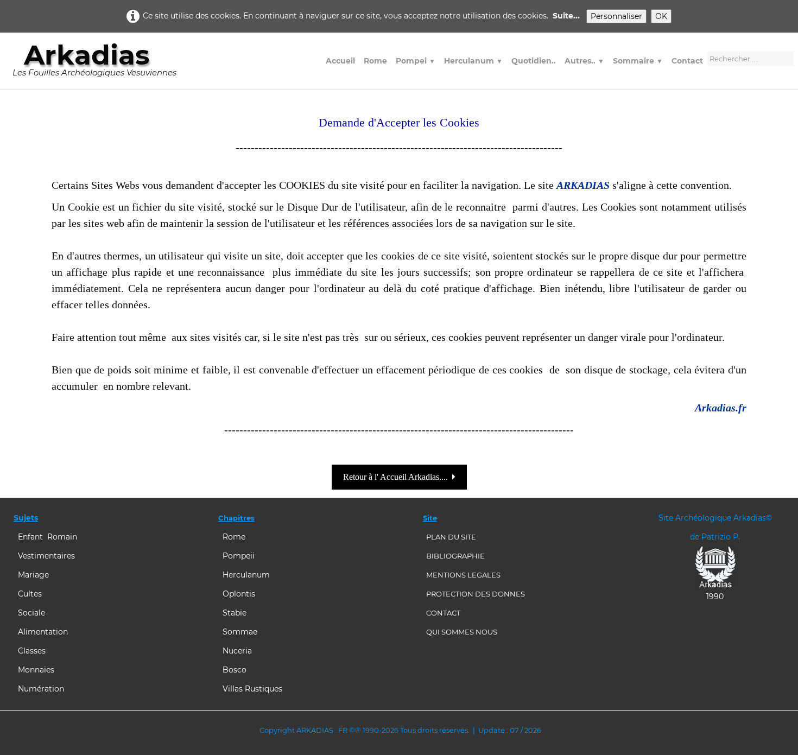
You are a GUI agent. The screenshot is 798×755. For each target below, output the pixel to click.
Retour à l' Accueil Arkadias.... (395, 476)
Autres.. (584, 61)
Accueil (340, 61)
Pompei (415, 61)
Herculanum (473, 61)
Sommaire (638, 61)
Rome (375, 61)
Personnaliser (616, 16)
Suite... (566, 16)
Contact (687, 61)
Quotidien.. (533, 61)
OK (661, 16)
